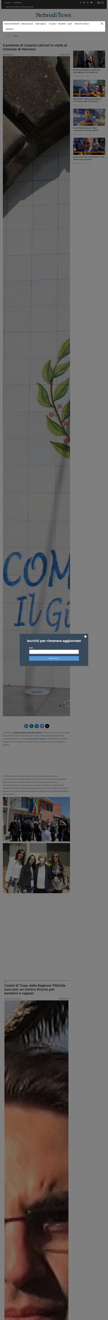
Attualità (61, 24)
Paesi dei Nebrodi (11, 24)
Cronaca (52, 24)
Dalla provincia (27, 24)
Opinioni (9, 29)
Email (31, 648)
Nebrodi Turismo (81, 24)
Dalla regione (40, 24)
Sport (70, 24)
